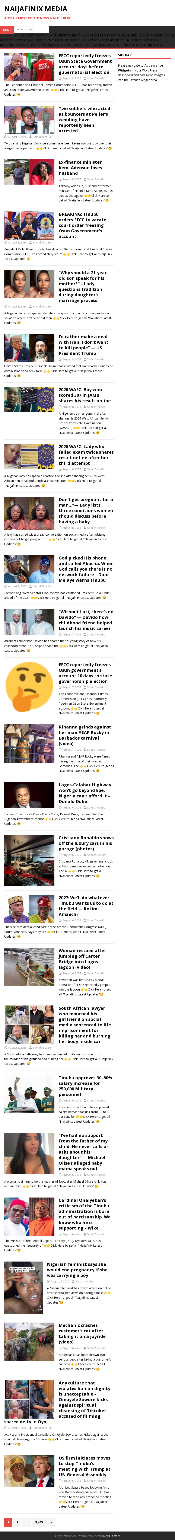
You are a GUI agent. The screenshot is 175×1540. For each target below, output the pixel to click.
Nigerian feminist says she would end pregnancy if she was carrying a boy (77, 1269)
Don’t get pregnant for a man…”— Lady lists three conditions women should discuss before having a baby (86, 511)
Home (7, 30)
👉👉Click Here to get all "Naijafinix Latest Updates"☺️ (74, 148)
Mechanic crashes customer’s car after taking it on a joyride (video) (82, 1333)
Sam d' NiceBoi (96, 78)
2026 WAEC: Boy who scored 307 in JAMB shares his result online (85, 395)
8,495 (39, 1522)
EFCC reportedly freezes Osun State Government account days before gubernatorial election (85, 64)
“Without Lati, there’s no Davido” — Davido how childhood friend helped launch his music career (86, 620)
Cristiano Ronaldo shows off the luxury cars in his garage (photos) (86, 843)
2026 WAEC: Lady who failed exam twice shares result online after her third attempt (86, 455)
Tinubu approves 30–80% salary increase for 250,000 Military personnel (85, 1086)
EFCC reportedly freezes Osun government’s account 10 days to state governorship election (85, 673)
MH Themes (113, 1536)
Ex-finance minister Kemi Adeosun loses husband (80, 167)
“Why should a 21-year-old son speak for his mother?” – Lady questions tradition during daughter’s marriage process (83, 286)
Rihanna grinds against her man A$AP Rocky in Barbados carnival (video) (85, 735)
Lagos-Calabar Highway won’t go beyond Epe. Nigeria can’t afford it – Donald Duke (85, 793)
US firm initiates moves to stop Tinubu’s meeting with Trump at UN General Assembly (85, 1466)
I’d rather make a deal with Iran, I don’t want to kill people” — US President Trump (83, 345)
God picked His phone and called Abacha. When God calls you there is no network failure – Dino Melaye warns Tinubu (86, 569)
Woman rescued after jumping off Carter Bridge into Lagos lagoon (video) (82, 959)
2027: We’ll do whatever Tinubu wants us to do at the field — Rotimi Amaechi (86, 906)
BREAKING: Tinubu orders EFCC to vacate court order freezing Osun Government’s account (82, 225)
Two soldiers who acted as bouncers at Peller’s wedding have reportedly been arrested (84, 120)
